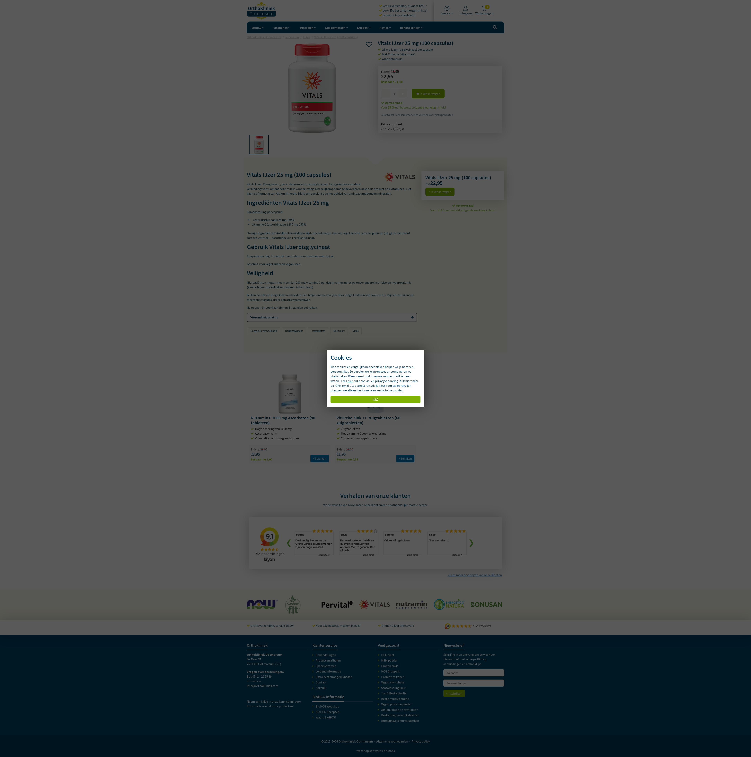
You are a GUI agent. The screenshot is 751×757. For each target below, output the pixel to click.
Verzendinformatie (328, 671)
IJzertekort (339, 331)
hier (350, 381)
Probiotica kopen (392, 677)
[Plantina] (486, 609)
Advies (384, 28)
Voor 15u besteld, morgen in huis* (405, 10)
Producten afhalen (328, 660)
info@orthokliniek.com (262, 686)
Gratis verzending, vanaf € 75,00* (272, 626)
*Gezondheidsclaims (264, 317)
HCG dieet (387, 655)
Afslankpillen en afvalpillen (399, 710)
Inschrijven (454, 693)
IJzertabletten (318, 331)
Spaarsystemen (326, 666)
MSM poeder (389, 660)
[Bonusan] (449, 605)
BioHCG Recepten (328, 712)
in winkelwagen (429, 94)
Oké (375, 399)
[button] (259, 144)
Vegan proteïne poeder (396, 704)
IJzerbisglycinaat (294, 331)
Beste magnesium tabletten (400, 715)
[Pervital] (299, 606)
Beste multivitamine (395, 699)
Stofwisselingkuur (393, 688)
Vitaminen (280, 28)
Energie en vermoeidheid (264, 331)
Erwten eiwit (389, 666)
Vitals (355, 331)
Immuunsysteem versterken (400, 721)
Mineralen (306, 28)
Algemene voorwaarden (392, 741)
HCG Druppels (390, 671)
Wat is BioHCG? (326, 717)
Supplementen (335, 28)
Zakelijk (321, 688)
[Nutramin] (374, 607)
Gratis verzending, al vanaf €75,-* (404, 6)
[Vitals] (337, 607)
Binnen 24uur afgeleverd (398, 15)
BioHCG (256, 28)
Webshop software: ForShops (375, 751)
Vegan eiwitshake (392, 682)
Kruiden (362, 28)
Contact (321, 682)
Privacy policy (420, 741)
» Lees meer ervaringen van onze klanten (474, 575)
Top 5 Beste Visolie (393, 693)
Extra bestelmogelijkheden (334, 677)
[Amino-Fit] (256, 612)
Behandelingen (410, 28)
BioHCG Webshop (327, 706)
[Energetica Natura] (411, 608)
